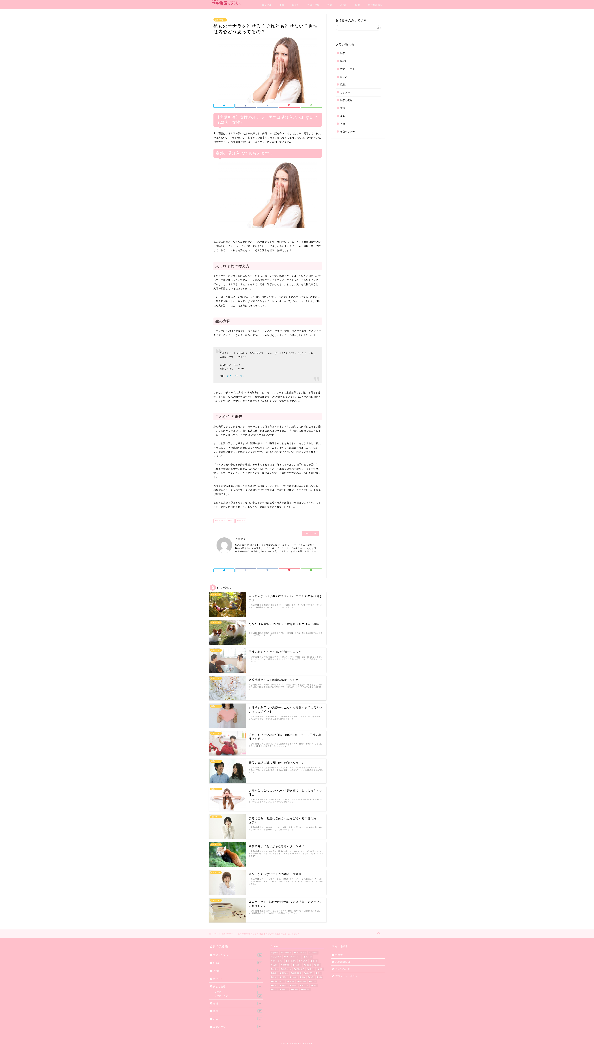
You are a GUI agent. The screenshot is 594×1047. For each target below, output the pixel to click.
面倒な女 (285, 989)
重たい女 (305, 985)
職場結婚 (302, 981)
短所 (311, 977)
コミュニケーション (293, 957)
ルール (315, 961)
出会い (296, 4)
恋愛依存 (285, 973)
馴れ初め (306, 989)
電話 (274, 989)
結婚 (357, 4)
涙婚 (274, 977)
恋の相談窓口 (375, 4)
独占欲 (294, 977)
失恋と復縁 (313, 4)
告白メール (287, 969)
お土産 (275, 953)
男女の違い (220, 520)
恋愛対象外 (297, 973)
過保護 (294, 985)
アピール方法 (301, 953)
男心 (231, 520)
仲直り (308, 965)
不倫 (282, 4)
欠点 (319, 973)
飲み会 (295, 989)
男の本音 (241, 520)
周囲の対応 (300, 969)
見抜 (274, 985)
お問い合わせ (342, 969)
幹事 (274, 973)
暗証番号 (309, 973)
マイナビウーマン (236, 376)
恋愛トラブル (347, 69)
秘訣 (320, 977)
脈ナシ (313, 981)
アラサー (314, 953)
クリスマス (277, 957)
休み (318, 965)
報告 (321, 969)
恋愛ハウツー (220, 20)
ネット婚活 (292, 961)
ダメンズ (309, 957)
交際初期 (286, 965)
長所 (314, 985)
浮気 (329, 4)
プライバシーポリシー (347, 976)
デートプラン (277, 961)
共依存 (275, 969)
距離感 (284, 985)
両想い (275, 965)
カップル (267, 4)
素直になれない (278, 981)
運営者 (339, 954)
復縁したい (346, 61)
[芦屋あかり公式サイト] (226, 2)
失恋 (342, 53)
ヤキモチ (304, 961)
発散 (303, 977)
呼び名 (312, 969)
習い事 (291, 981)
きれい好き (287, 953)
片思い (344, 4)
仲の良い (298, 965)
